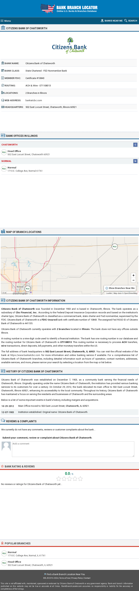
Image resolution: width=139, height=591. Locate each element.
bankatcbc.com (34, 100)
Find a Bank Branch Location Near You (66, 574)
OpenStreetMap (130, 293)
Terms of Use (64, 578)
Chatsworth (9, 144)
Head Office (14, 151)
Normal (6, 161)
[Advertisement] (69, 120)
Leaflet (109, 293)
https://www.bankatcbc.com (25, 355)
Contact (87, 578)
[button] (26, 287)
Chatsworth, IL (74, 406)
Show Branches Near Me (122, 288)
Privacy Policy (77, 578)
